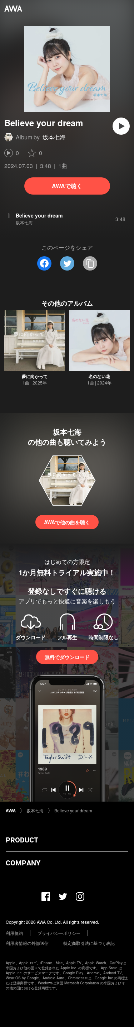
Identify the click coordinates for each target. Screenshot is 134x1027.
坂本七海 (54, 137)
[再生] (121, 126)
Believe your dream (73, 810)
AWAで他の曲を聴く (67, 522)
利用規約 (14, 933)
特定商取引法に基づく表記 (89, 943)
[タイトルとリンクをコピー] (90, 263)
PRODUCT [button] (22, 840)
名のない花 (99, 376)
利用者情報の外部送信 (27, 943)
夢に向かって (35, 376)
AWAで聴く (67, 186)
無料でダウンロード (67, 656)
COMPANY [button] (23, 863)
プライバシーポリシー (59, 933)
